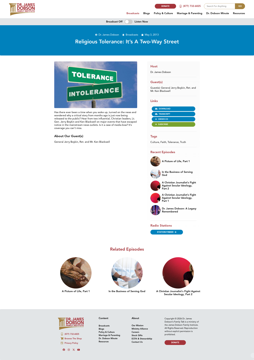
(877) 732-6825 (192, 6)
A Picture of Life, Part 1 (176, 161)
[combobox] (219, 6)
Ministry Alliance (140, 329)
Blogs (146, 13)
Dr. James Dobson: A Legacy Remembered (179, 210)
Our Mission (137, 325)
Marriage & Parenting (189, 13)
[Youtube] (78, 349)
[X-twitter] (73, 349)
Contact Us (137, 342)
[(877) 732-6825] (180, 6)
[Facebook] (64, 349)
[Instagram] (68, 349)
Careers (135, 332)
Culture (154, 142)
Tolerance (173, 142)
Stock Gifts (137, 335)
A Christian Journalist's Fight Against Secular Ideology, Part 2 (178, 293)
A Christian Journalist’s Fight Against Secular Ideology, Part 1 (179, 198)
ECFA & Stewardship (142, 338)
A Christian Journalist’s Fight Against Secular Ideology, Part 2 (179, 185)
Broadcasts (132, 13)
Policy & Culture (163, 13)
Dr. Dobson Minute (217, 13)
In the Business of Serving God (177, 173)
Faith (163, 142)
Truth (183, 142)
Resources (239, 13)
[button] (173, 108)
